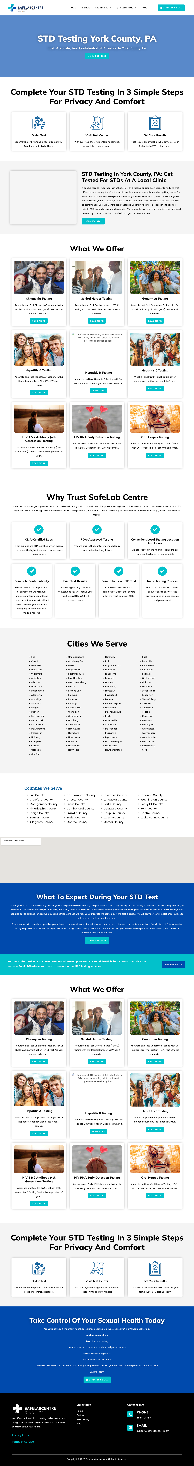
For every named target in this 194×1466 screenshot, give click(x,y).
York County (149, 808)
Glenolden (73, 711)
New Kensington (113, 749)
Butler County (76, 817)
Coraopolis (110, 724)
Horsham (110, 657)
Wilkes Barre (148, 745)
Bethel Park (37, 720)
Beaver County (39, 817)
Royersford (111, 695)
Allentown (36, 695)
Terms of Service (23, 1442)
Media (108, 716)
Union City (36, 686)
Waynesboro (148, 733)
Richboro (147, 682)
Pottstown (147, 669)
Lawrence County (115, 795)
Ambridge (36, 699)
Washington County (154, 799)
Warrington (148, 724)
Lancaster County (115, 799)
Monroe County (77, 822)
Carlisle (35, 745)
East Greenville (76, 673)
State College (149, 699)
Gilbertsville (74, 707)
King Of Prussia (112, 665)
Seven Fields (148, 690)
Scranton (147, 686)
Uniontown (147, 716)
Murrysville (110, 733)
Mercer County (113, 822)
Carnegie (36, 749)
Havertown (74, 737)
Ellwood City (74, 690)
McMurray (110, 707)
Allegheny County (41, 822)
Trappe (146, 711)
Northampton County (81, 795)
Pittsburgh (36, 733)
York (144, 749)
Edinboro (36, 682)
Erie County (37, 795)
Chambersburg (76, 657)
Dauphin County (114, 813)
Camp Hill (36, 741)
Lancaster (110, 669)
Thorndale (147, 707)
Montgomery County (43, 804)
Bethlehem (37, 724)
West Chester (149, 737)
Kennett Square (113, 703)
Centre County (150, 813)
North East (36, 669)
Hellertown (74, 745)
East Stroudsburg (77, 682)
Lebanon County (152, 795)
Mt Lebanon (111, 728)
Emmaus (72, 695)
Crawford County (41, 799)
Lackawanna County (154, 817)
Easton (71, 686)
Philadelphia (37, 690)
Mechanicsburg (113, 711)
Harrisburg (73, 733)
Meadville (36, 665)
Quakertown (148, 678)
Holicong (35, 737)
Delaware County (115, 808)
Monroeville (111, 720)
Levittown (110, 690)
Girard (34, 661)
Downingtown (38, 728)
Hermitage (73, 749)
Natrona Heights (113, 741)
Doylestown (74, 669)
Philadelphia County (43, 808)
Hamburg (73, 720)
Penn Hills (147, 661)
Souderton (147, 695)
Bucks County (76, 804)
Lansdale (109, 678)
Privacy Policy (21, 1435)
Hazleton (72, 741)
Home (73, 7)
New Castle (111, 745)
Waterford (36, 673)
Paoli (144, 657)
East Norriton (75, 678)
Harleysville (74, 728)
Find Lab (85, 7)
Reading (72, 703)
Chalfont (35, 754)
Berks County (112, 804)
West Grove (148, 741)
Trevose (146, 703)
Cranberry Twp (76, 661)
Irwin (107, 661)
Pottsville (147, 673)
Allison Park (74, 724)
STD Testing (101, 7)
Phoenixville (148, 665)
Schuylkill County (152, 804)
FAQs (144, 7)
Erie (33, 657)
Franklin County (77, 813)
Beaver (35, 711)
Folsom (109, 699)
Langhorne (110, 673)
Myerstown (111, 737)
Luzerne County (114, 817)
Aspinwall (36, 703)
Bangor (35, 707)
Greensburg (74, 716)
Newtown (147, 720)
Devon (71, 665)
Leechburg (110, 686)
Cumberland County (80, 808)
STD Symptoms (125, 7)
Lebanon (109, 682)
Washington (148, 728)
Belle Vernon (37, 716)
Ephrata (72, 699)
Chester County (77, 799)
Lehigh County (39, 813)
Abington (36, 678)
